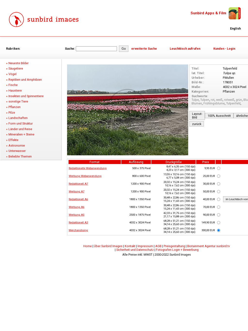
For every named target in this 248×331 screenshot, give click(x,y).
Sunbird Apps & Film (208, 13)
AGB (158, 246)
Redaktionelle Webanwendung (88, 168)
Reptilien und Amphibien (25, 79)
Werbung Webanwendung (85, 176)
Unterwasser (17, 151)
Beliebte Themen (20, 156)
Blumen (197, 103)
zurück (196, 124)
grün (239, 100)
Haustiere (15, 90)
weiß (219, 100)
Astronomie (16, 145)
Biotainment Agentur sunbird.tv (208, 246)
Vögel (12, 74)
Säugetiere (15, 68)
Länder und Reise (20, 129)
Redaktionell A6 (78, 199)
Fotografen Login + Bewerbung (177, 250)
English (235, 28)
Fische (13, 85)
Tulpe (195, 100)
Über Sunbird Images (108, 246)
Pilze (11, 112)
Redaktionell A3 (78, 222)
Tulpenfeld (233, 103)
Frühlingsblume (214, 103)
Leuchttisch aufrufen (185, 48)
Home (87, 246)
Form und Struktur (20, 123)
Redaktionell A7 (78, 183)
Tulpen (204, 100)
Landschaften (18, 118)
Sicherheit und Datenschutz (135, 250)
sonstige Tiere (18, 101)
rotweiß (229, 100)
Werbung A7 (76, 191)
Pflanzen (14, 107)
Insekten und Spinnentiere (26, 96)
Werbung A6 (76, 207)
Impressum (145, 246)
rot (213, 100)
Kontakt (130, 246)
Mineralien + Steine (21, 134)
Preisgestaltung (174, 246)
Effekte (13, 140)
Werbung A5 (76, 214)
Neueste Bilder (18, 63)
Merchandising (78, 230)
